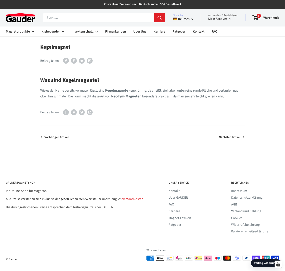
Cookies (236, 218)
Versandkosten (132, 199)
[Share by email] (90, 61)
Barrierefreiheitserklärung (249, 231)
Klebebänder (51, 31)
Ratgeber (179, 31)
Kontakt (198, 31)
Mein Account (218, 18)
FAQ (214, 31)
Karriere (159, 31)
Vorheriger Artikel (56, 137)
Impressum (239, 191)
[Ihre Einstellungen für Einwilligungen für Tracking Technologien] (278, 264)
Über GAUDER (178, 197)
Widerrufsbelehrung (245, 224)
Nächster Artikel (230, 137)
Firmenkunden (115, 31)
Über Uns (139, 31)
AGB (234, 204)
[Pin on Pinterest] (74, 61)
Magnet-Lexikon (180, 218)
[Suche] (159, 17)
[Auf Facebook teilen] (66, 61)
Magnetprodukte (18, 31)
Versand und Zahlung (246, 211)
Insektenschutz (82, 31)
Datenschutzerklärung (246, 197)
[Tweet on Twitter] (82, 61)
